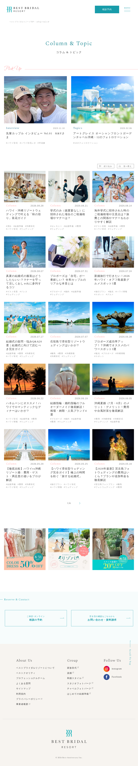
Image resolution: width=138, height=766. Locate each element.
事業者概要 (22, 704)
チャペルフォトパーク (79, 688)
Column (69, 31)
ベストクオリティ (25, 673)
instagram (117, 669)
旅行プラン (85, 57)
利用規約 (21, 694)
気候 (100, 57)
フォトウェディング (61, 57)
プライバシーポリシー (28, 699)
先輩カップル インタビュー (95, 31)
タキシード (118, 64)
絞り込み (108, 166)
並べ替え (127, 166)
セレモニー (68, 64)
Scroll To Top (130, 657)
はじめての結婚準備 (78, 694)
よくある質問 (23, 683)
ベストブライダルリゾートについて (35, 668)
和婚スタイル (74, 678)
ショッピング (117, 57)
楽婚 (69, 673)
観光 (53, 64)
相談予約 (107, 9)
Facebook (117, 677)
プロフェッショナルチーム (30, 678)
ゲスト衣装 (99, 64)
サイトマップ (23, 688)
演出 (83, 64)
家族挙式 (72, 668)
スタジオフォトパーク (79, 683)
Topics (54, 31)
